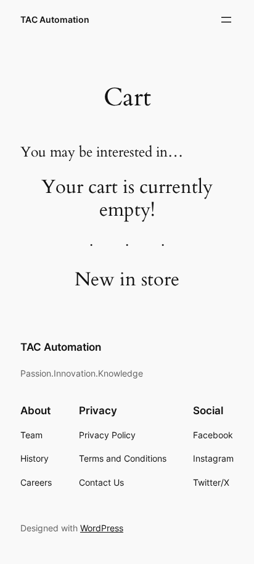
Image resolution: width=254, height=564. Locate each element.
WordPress (101, 528)
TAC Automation (54, 19)
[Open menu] (226, 19)
